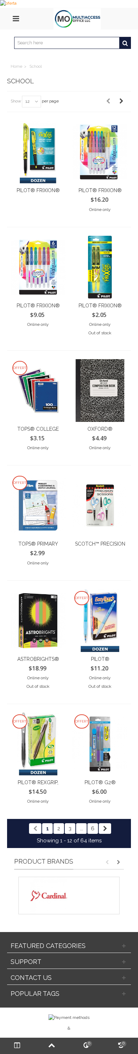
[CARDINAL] (69, 895)
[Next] (121, 101)
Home (16, 66)
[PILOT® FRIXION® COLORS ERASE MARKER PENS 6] (38, 267)
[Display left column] (17, 1046)
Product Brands (43, 861)
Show (16, 101)
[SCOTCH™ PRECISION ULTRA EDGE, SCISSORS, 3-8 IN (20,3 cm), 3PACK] (100, 505)
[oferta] (69, 4)
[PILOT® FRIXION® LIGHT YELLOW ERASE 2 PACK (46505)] (100, 267)
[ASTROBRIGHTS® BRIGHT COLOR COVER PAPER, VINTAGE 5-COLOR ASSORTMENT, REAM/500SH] (38, 620)
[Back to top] (52, 1046)
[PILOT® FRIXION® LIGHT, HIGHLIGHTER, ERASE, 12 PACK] (38, 152)
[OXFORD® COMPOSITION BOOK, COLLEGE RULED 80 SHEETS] (100, 390)
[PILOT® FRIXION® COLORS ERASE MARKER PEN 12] (100, 152)
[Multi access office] (77, 18)
